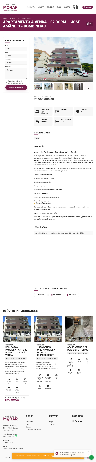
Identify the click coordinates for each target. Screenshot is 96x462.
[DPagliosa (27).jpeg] (38, 86)
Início (5, 18)
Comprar (50, 7)
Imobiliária (31, 7)
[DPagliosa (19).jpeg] (78, 86)
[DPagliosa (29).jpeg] (58, 86)
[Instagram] (74, 6)
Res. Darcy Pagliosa (24, 18)
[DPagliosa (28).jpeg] (68, 86)
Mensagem (8, 66)
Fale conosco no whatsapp (91, 457)
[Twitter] (74, 8)
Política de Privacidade (33, 429)
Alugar (41, 7)
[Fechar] (88, 452)
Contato (67, 7)
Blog (59, 7)
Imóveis (12, 18)
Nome (7, 45)
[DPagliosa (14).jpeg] (48, 86)
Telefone (8, 59)
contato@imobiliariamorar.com (13, 448)
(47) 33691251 (8, 442)
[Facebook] (77, 6)
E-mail (7, 52)
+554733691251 (8, 436)
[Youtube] (77, 8)
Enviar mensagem (16, 87)
